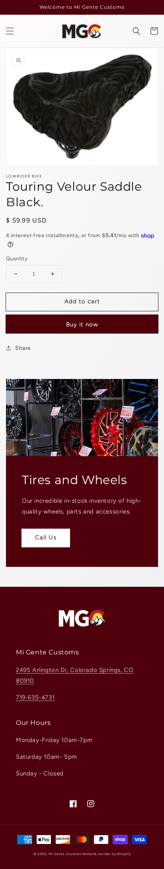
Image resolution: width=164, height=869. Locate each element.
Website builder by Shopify (106, 854)
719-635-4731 (35, 697)
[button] (10, 31)
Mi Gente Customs (65, 854)
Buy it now (82, 324)
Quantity (16, 259)
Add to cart (82, 301)
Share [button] (23, 348)
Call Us (46, 537)
